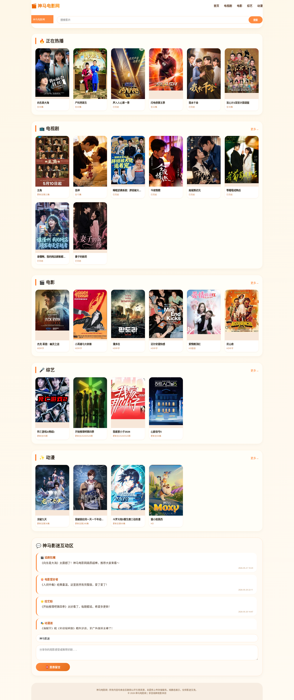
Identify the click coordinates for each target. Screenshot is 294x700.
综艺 (249, 6)
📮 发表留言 (52, 667)
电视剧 (228, 6)
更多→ (255, 129)
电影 (239, 6)
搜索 (255, 20)
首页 (216, 6)
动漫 (260, 6)
